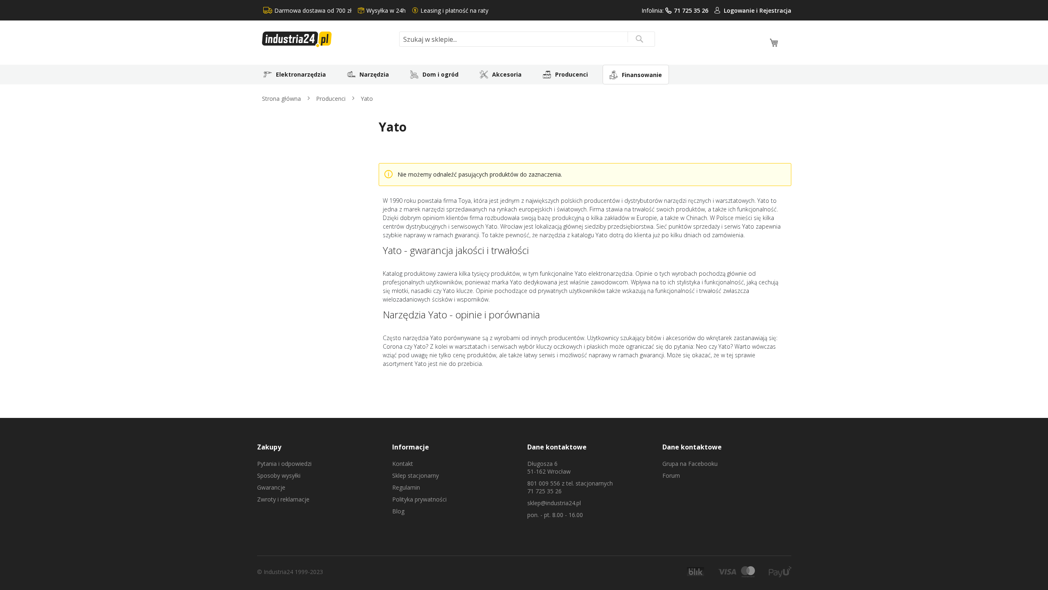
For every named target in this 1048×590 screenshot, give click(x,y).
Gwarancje (271, 487)
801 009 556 (543, 483)
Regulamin (406, 487)
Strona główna (282, 98)
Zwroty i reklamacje (283, 499)
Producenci (571, 74)
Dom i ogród (440, 74)
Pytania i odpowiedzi (284, 463)
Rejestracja (775, 10)
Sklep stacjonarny (415, 475)
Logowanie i (741, 10)
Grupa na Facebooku (690, 463)
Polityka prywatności (419, 499)
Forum (671, 475)
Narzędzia (374, 74)
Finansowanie (642, 75)
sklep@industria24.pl (554, 503)
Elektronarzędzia (301, 74)
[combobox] (527, 39)
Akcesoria (507, 74)
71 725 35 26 (691, 10)
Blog (398, 511)
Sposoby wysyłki (278, 475)
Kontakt (402, 463)
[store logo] (327, 39)
